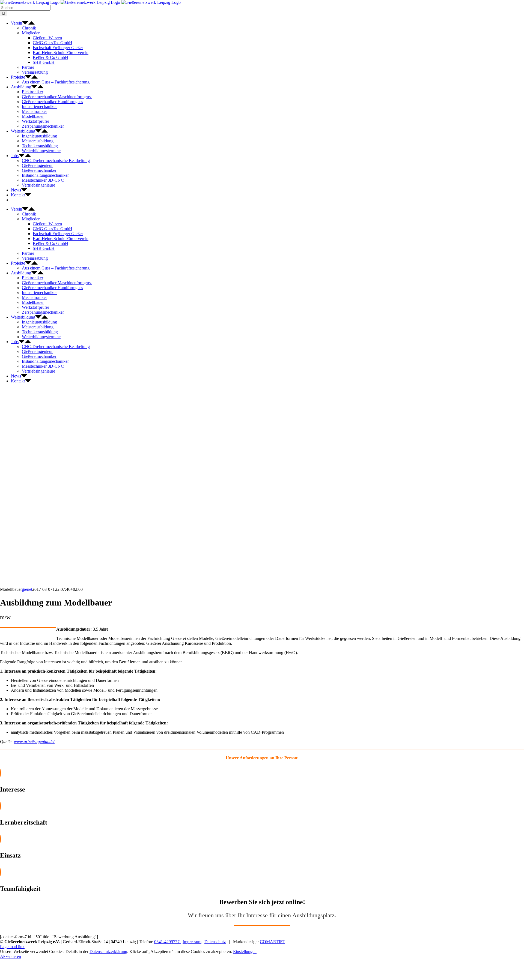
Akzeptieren (10, 956)
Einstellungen (245, 951)
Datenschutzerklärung (108, 951)
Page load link (12, 946)
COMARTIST (272, 941)
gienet (27, 589)
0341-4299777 (167, 941)
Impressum (192, 941)
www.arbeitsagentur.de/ (34, 741)
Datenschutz (215, 941)
